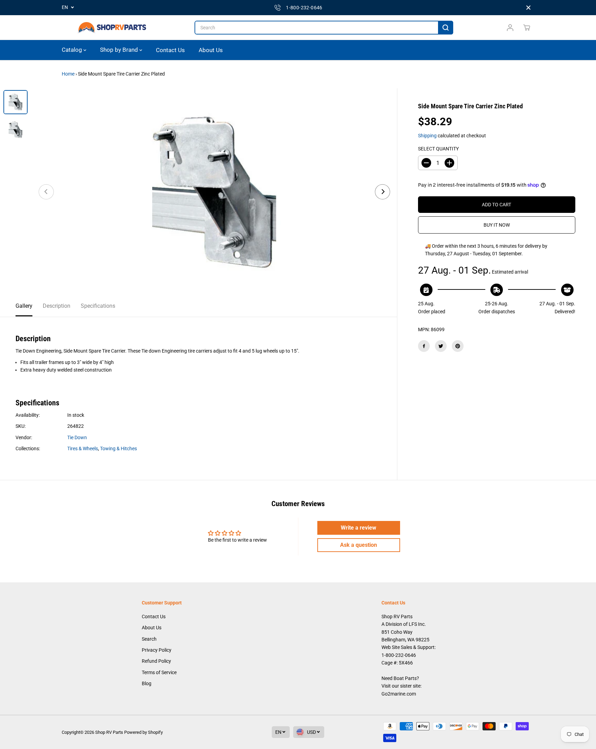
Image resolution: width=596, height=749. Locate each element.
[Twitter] (441, 346)
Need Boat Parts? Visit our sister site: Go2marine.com (401, 686)
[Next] (382, 191)
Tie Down (77, 437)
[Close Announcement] (528, 7)
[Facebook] (424, 346)
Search (149, 639)
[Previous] (46, 191)
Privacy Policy (156, 650)
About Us (211, 49)
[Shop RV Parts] (111, 28)
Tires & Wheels (82, 448)
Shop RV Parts (109, 732)
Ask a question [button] (358, 545)
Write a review (358, 527)
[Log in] (510, 27)
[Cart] (526, 27)
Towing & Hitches (118, 448)
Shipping (427, 135)
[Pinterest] (458, 346)
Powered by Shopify (143, 732)
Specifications (98, 306)
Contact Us (170, 49)
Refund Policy (156, 661)
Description (56, 306)
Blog (146, 683)
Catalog (72, 49)
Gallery (24, 306)
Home (68, 74)
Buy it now (497, 225)
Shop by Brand (119, 49)
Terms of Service (159, 672)
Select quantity (438, 148)
